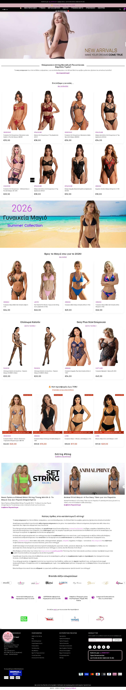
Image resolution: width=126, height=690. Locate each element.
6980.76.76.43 (11, 652)
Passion (6, 368)
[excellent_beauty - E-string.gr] (105, 583)
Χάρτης (6, 648)
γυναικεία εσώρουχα (76, 528)
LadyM (36, 302)
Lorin (67, 436)
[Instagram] (94, 647)
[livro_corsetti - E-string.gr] (119, 583)
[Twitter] (108, 647)
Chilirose (6, 186)
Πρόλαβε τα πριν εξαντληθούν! (63, 390)
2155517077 (53, 1)
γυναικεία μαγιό (23, 541)
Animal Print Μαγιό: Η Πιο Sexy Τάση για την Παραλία (90, 497)
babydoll (65, 541)
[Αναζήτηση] (120, 9)
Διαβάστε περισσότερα (63, 456)
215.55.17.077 (11, 650)
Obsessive (7, 132)
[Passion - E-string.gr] (21, 583)
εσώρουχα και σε (52, 551)
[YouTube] (103, 647)
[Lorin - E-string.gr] (63, 583)
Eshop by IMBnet (70, 688)
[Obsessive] (7, 583)
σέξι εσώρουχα (97, 541)
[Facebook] (90, 647)
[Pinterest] (99, 647)
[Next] (124, 486)
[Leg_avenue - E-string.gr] (77, 583)
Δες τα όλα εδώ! (63, 86)
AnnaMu (98, 186)
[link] (22, 598)
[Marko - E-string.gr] (49, 583)
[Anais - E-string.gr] (35, 583)
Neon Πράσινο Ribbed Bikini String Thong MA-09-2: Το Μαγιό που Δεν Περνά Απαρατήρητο (27, 498)
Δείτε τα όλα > (30, 326)
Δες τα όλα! (63, 257)
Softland (99, 368)
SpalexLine (38, 132)
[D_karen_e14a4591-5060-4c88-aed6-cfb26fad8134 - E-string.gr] (91, 583)
